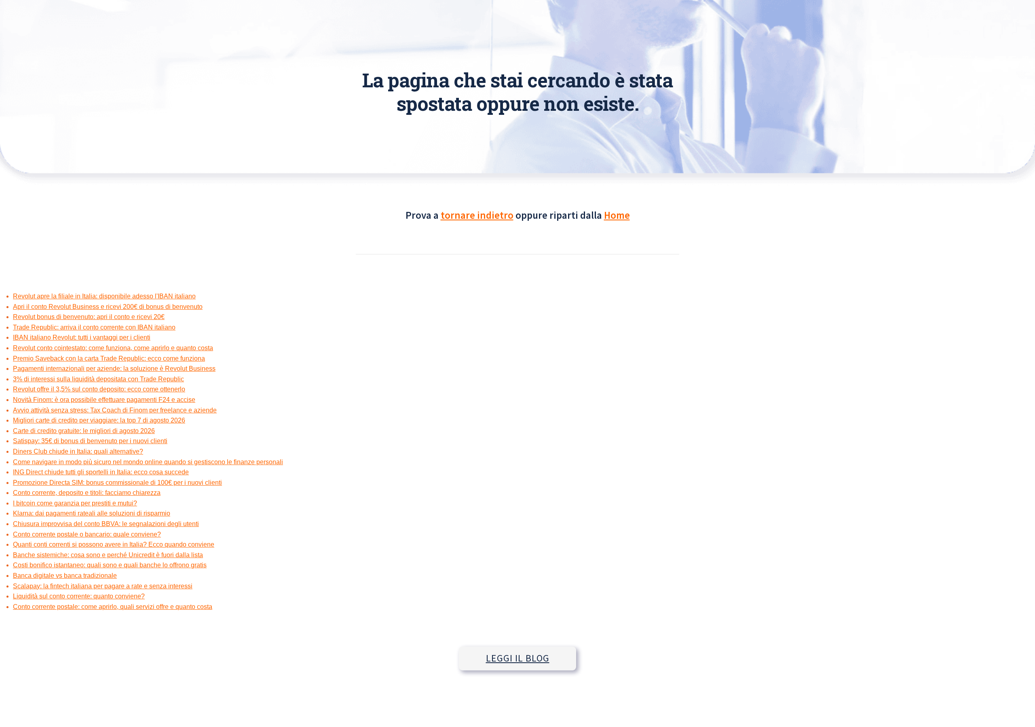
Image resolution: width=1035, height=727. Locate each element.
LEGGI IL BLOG (517, 658)
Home (617, 215)
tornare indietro (477, 215)
